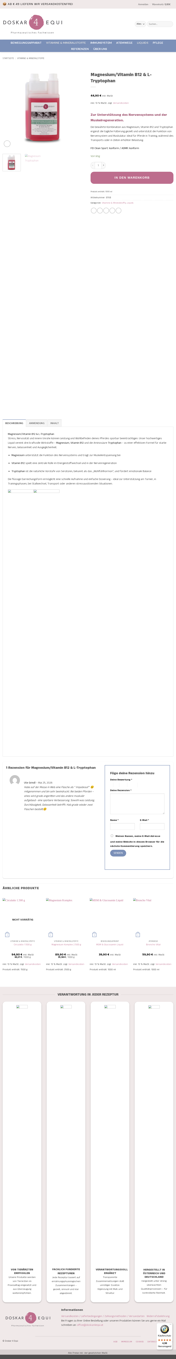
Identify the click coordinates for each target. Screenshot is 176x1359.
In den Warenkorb (132, 177)
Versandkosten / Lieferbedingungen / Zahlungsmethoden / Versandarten (103, 1316)
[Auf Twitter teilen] (100, 210)
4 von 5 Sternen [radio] (131, 785)
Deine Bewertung (121, 779)
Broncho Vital (153, 944)
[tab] (14, 423)
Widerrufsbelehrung (158, 1316)
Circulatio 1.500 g (22, 944)
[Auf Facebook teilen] (94, 210)
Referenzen (80, 48)
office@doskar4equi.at (90, 1325)
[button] (143, 4)
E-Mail (144, 820)
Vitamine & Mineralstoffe (66, 42)
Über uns (100, 48)
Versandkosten (121, 103)
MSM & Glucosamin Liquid (109, 944)
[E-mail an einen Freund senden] (106, 210)
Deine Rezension (120, 790)
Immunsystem (101, 42)
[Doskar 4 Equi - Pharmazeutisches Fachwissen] (33, 24)
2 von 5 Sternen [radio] (115, 785)
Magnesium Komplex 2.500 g (66, 944)
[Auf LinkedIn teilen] (118, 210)
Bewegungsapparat (26, 42)
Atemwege (124, 42)
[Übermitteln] (170, 24)
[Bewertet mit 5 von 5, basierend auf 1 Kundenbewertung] (132, 91)
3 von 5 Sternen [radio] (122, 785)
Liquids (142, 42)
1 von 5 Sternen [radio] (110, 785)
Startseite (8, 58)
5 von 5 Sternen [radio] (143, 785)
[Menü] (170, 1325)
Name (114, 820)
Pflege (158, 42)
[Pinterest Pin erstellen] (112, 210)
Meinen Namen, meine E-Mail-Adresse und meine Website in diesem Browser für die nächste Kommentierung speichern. (137, 841)
